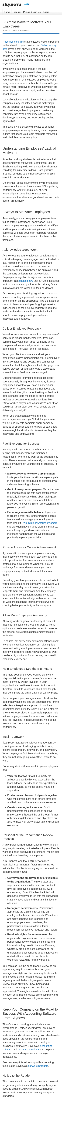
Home (7, 12)
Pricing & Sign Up (32, 12)
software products (38, 1066)
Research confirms (13, 41)
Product (17, 12)
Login (46, 12)
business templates (28, 1049)
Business (24, 30)
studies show (25, 280)
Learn (14, 30)
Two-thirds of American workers (39, 523)
